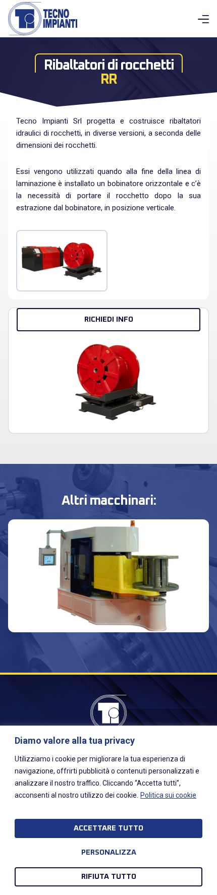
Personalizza (108, 852)
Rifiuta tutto (108, 876)
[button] (15, 568)
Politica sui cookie (168, 795)
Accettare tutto (108, 828)
